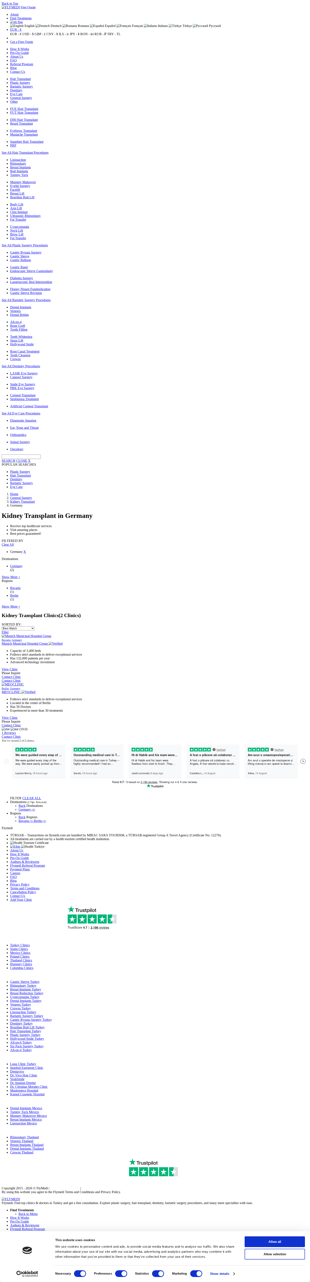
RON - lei (87, 34)
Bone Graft (17, 326)
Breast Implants (20, 167)
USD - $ (28, 34)
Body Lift (16, 204)
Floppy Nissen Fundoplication (30, 289)
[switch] (121, 1273)
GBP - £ (40, 34)
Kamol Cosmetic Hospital (27, 1094)
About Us (16, 56)
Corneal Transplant (22, 395)
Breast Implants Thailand (26, 1145)
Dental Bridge (19, 315)
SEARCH (8, 461)
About (14, 14)
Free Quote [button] (28, 7)
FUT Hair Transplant (24, 112)
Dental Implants (20, 307)
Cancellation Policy (23, 892)
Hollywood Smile (22, 344)
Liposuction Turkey (23, 1012)
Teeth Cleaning (20, 355)
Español (110, 26)
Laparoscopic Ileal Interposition (31, 282)
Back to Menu (28, 1214)
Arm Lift (16, 208)
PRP (13, 145)
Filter (5, 632)
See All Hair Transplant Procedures (25, 152)
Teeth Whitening (21, 336)
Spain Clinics (19, 949)
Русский (214, 26)
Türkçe (187, 26)
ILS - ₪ (64, 34)
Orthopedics (18, 435)
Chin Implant (19, 212)
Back (22, 805)
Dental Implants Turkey (26, 1001)
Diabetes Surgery (21, 278)
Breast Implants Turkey (25, 989)
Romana (83, 26)
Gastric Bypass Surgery (26, 252)
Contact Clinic (11, 677)
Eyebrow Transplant (23, 130)
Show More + (11, 577)
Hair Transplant (20, 79)
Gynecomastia (19, 227)
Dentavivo (17, 1071)
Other (14, 101)
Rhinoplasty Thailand (24, 1137)
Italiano (162, 26)
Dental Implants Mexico (26, 1108)
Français (137, 26)
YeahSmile (17, 1079)
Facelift (15, 189)
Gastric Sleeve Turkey (25, 982)
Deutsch (56, 26)
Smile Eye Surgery (22, 384)
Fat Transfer (18, 219)
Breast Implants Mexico (26, 1119)
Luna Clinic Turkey (23, 1064)
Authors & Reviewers (24, 862)
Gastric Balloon (20, 260)
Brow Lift (16, 234)
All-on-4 (16, 322)
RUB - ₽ (100, 34)
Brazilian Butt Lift (22, 197)
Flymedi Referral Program (27, 865)
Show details (219, 1273)
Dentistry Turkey (21, 1023)
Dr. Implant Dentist (23, 1083)
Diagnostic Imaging (23, 420)
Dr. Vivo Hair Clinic (23, 1075)
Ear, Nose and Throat (24, 427)
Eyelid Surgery (20, 186)
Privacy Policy (20, 884)
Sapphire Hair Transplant (26, 141)
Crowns (15, 359)
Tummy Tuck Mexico (24, 1112)
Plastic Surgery (20, 82)
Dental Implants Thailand (27, 1148)
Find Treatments (21, 18)
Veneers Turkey (20, 1004)
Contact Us (17, 72)
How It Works (19, 49)
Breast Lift (17, 193)
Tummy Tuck (19, 175)
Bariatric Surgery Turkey (26, 1016)
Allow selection (275, 1254)
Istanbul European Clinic (26, 1067)
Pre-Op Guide (19, 53)
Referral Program (21, 64)
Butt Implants (19, 171)
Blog (13, 68)
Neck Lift (16, 230)
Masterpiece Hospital (24, 1090)
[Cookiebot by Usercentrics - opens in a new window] (27, 1274)
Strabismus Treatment (24, 399)
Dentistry (16, 90)
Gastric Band (19, 267)
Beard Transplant (21, 123)
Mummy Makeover (23, 182)
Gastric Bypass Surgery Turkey (31, 1019)
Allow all (274, 1241)
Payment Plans (20, 869)
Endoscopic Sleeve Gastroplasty (31, 271)
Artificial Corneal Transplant (29, 406)
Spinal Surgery (20, 442)
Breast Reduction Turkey (26, 993)
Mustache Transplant (24, 134)
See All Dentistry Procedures (21, 366)
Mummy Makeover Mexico (28, 1116)
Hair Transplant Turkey (25, 1031)
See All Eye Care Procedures (21, 413)
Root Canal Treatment (24, 351)
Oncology (16, 449)
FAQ (13, 60)
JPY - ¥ (75, 34)
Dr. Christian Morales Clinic (29, 1086)
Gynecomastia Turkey (24, 997)
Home (14, 494)
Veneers (15, 311)
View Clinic (10, 669)
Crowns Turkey (20, 1008)
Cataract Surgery (21, 377)
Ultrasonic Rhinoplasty (25, 216)
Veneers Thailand (21, 1141)
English (29, 26)
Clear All (8, 544)
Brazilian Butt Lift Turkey (27, 1027)
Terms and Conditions (24, 888)
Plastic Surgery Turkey (25, 1035)
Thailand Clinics (21, 960)
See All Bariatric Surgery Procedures (26, 300)
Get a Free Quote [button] (21, 42)
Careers (15, 873)
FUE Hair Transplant (24, 109)
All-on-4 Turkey (21, 1050)
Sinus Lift (16, 340)
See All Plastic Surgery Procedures (25, 245)
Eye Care (16, 94)
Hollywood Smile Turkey (27, 1038)
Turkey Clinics (20, 945)
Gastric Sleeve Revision (26, 293)
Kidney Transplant (22, 501)
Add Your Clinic (21, 899)
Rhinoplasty (18, 163)
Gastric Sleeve (19, 256)
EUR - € (16, 29)
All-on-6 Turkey (21, 1042)
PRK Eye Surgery (22, 388)
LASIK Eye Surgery (24, 373)
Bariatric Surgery (21, 86)
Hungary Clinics (21, 964)
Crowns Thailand (21, 1152)
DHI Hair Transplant (24, 120)
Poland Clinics (20, 956)
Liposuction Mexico (23, 1123)
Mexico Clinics (20, 952)
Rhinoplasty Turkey (23, 985)
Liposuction (18, 160)
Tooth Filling (18, 329)
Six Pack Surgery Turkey (27, 1046)
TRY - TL (114, 34)
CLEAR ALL (31, 798)
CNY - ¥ (52, 34)
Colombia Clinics (21, 968)
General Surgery (21, 98)
